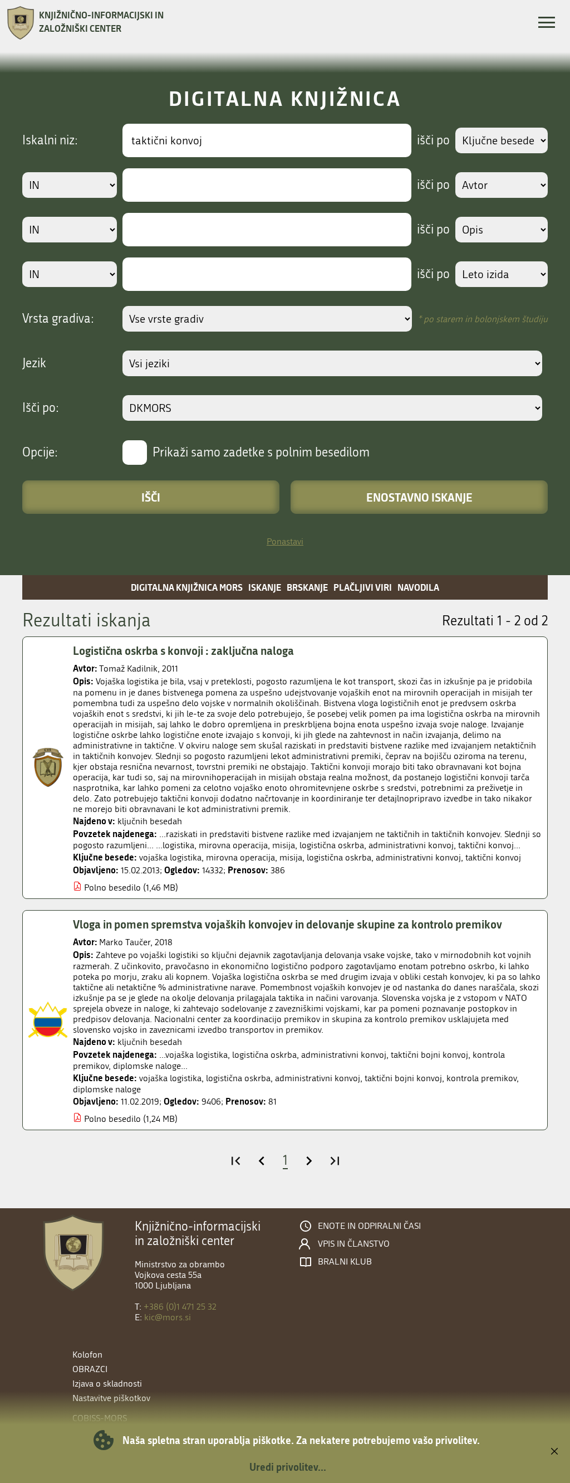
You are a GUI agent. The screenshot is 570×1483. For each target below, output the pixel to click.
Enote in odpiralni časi (369, 1226)
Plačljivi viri (362, 587)
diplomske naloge (107, 1089)
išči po (433, 140)
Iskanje (264, 587)
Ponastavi (285, 541)
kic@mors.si (167, 1317)
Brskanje (307, 587)
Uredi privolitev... (287, 1467)
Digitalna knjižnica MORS (187, 587)
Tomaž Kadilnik (128, 668)
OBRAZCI (89, 1369)
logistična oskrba (339, 857)
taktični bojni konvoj (403, 1078)
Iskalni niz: (50, 140)
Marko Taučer (124, 942)
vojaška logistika (170, 857)
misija (290, 857)
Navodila (418, 587)
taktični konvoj (493, 857)
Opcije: (40, 452)
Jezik (34, 363)
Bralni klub (345, 1261)
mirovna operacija (240, 857)
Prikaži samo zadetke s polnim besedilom (261, 452)
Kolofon (87, 1354)
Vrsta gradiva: (58, 319)
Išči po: (40, 408)
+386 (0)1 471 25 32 (180, 1306)
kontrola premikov (481, 1078)
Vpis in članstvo (354, 1243)
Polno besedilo (112, 887)
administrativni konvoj (418, 857)
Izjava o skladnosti (107, 1383)
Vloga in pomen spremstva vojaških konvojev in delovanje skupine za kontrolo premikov (287, 924)
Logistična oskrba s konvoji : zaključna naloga (183, 650)
